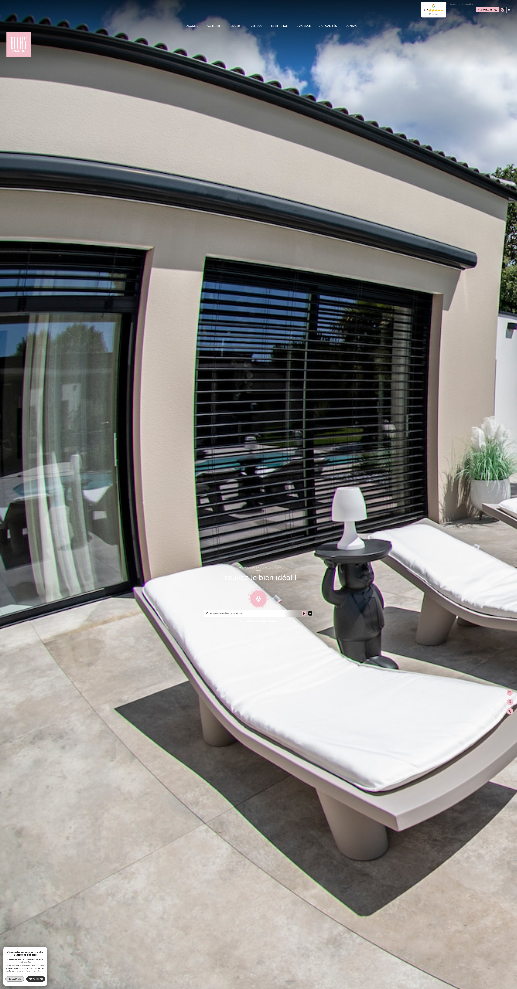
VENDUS (256, 25)
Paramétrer (15, 979)
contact (352, 25)
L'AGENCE (304, 25)
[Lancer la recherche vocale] (258, 598)
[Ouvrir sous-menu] (221, 26)
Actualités (328, 25)
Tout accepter (36, 979)
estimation (279, 25)
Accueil (192, 25)
